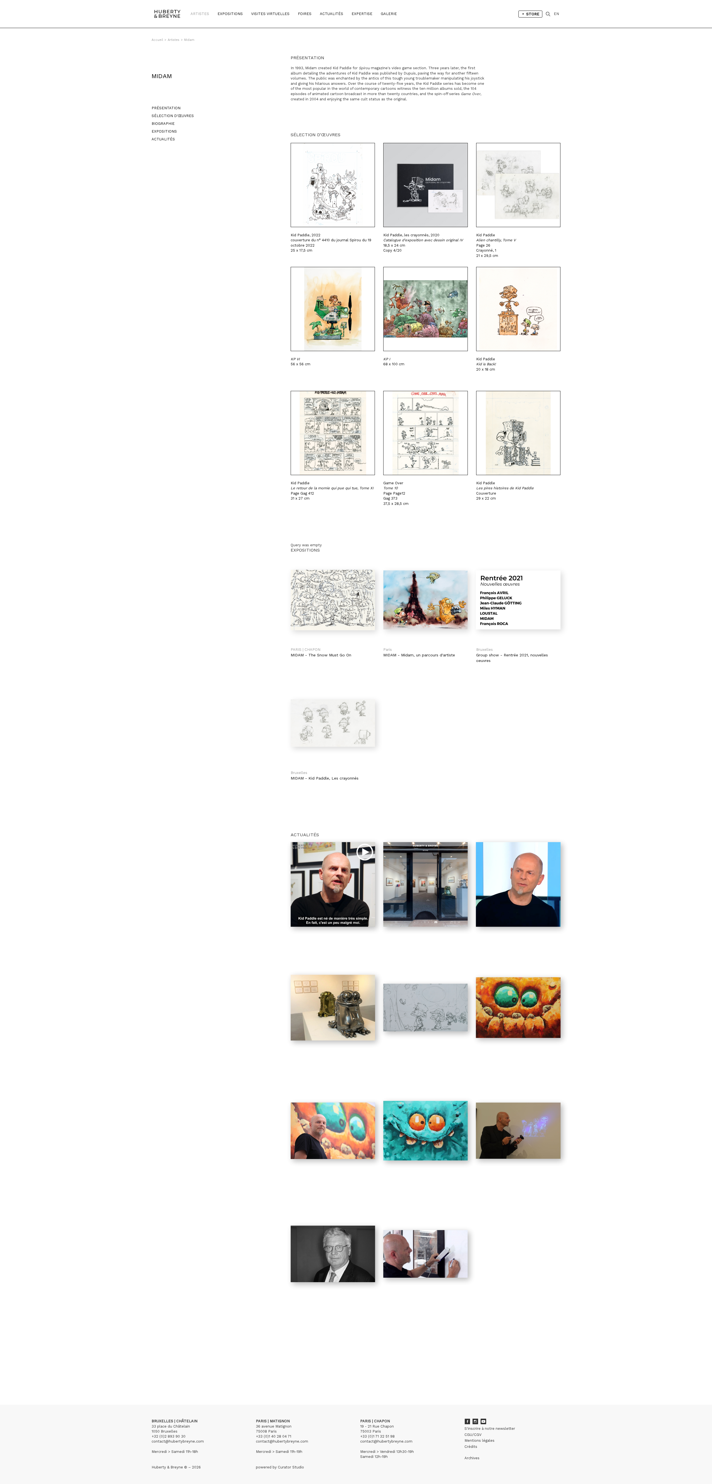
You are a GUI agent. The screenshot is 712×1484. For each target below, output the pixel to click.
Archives (471, 1458)
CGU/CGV (472, 1435)
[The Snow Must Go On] (333, 600)
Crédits (470, 1447)
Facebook (467, 1421)
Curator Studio (291, 1467)
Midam (189, 40)
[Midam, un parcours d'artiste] (425, 600)
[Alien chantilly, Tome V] (518, 185)
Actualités (331, 14)
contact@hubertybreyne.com (178, 1441)
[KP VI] (333, 309)
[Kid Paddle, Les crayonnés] (333, 723)
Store (532, 14)
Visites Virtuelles (270, 14)
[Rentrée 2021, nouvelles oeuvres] (518, 600)
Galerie (389, 14)
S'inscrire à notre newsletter (489, 1428)
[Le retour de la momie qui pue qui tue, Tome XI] (333, 433)
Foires (305, 14)
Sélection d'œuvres (173, 116)
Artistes (200, 14)
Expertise (362, 14)
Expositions (230, 14)
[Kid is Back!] (518, 309)
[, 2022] (333, 185)
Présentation (166, 108)
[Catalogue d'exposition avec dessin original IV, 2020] (425, 185)
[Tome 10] (425, 433)
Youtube (483, 1421)
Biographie (163, 123)
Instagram (475, 1421)
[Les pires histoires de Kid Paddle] (518, 433)
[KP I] (425, 309)
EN (556, 14)
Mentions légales (479, 1440)
